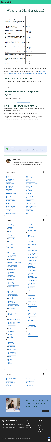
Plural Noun (30, 271)
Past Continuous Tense (33, 253)
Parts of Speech (9, 180)
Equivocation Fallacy (12, 313)
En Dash (10, 314)
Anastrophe (10, 241)
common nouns (18, 73)
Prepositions (9, 189)
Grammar (34, 2)
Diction (9, 299)
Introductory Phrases (30, 204)
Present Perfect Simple (11, 193)
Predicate (30, 291)
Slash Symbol (31, 320)
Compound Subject (12, 265)
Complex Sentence (12, 255)
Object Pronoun (31, 241)
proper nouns (12, 73)
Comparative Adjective (13, 260)
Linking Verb (30, 224)
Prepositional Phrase (32, 250)
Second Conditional (32, 316)
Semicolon (8, 176)
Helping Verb (11, 337)
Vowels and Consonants (33, 336)
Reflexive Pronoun (32, 299)
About (39, 423)
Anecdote (10, 227)
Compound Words (10, 183)
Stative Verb (30, 308)
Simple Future (9, 196)
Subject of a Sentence (32, 313)
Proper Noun (9, 203)
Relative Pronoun (31, 298)
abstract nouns (42, 73)
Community (40, 429)
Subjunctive (28, 180)
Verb (29, 333)
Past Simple (8, 197)
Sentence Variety (31, 314)
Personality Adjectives (30, 182)
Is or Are (28, 378)
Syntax (27, 213)
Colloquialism (11, 270)
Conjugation (11, 279)
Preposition (30, 276)
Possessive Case (31, 283)
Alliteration (10, 235)
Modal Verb (30, 227)
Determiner (10, 292)
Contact (39, 427)
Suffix (29, 317)
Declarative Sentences (11, 213)
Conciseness (11, 272)
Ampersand (10, 239)
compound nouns (27, 73)
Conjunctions (9, 192)
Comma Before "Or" (10, 382)
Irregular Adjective (12, 340)
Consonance (11, 273)
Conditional (10, 275)
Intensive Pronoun (12, 353)
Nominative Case (31, 233)
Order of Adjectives (32, 244)
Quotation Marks (31, 295)
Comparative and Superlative (14, 262)
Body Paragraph (11, 249)
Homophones (29, 211)
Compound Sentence (12, 266)
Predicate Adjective (32, 267)
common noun (23, 87)
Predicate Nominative (32, 269)
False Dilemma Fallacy (13, 317)
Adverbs (8, 184)
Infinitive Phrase (11, 357)
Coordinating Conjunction (13, 285)
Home (18, 6)
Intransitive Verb (11, 346)
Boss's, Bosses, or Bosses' (31, 376)
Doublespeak (11, 309)
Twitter (39, 431)
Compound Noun (12, 263)
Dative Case (10, 291)
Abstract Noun (11, 224)
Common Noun (29, 200)
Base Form (10, 247)
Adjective (10, 232)
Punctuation (30, 273)
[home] (6, 2)
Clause (9, 252)
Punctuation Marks (32, 274)
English (48, 2)
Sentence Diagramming (31, 206)
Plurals (22, 6)
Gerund (27, 189)
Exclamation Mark (29, 177)
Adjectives (8, 182)
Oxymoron (30, 240)
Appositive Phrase (12, 244)
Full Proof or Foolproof (11, 378)
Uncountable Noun (32, 329)
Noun (29, 235)
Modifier (29, 229)
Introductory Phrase (12, 347)
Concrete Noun (9, 202)
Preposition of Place (32, 277)
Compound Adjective (12, 253)
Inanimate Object (12, 355)
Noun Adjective (31, 236)
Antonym (10, 228)
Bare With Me (9, 376)
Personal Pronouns (30, 199)
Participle (30, 247)
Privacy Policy (24, 438)
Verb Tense (30, 334)
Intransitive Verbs (10, 187)
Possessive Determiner (33, 281)
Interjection (10, 359)
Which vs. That (9, 386)
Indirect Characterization (13, 350)
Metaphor (8, 209)
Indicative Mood (11, 363)
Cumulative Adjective (12, 287)
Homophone (11, 334)
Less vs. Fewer (29, 386)
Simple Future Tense (32, 306)
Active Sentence (11, 229)
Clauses (27, 197)
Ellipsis (27, 174)
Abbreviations (41, 2)
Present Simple (29, 193)
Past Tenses (28, 382)
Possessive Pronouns (10, 200)
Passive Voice (29, 190)
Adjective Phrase (11, 238)
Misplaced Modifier (32, 230)
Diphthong (10, 301)
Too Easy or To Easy (30, 381)
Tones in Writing (9, 211)
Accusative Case (11, 225)
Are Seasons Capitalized (31, 379)
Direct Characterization (13, 306)
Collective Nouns (29, 210)
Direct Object (11, 298)
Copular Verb (11, 268)
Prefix (29, 290)
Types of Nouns (31, 325)
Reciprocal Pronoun (32, 301)
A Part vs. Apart (9, 381)
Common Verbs (29, 186)
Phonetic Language (32, 270)
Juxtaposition (11, 366)
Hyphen (27, 176)
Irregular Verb (11, 342)
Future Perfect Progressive (14, 319)
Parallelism (30, 249)
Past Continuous (29, 196)
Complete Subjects (10, 207)
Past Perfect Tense (32, 254)
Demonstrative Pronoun (13, 304)
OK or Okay (8, 385)
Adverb (9, 231)
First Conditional (11, 325)
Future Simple (11, 320)
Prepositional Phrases (11, 204)
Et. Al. (7, 177)
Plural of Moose (29, 385)
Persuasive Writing (32, 263)
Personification (29, 209)
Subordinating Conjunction (32, 183)
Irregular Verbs (9, 186)
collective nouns (35, 73)
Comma (27, 179)
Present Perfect (29, 192)
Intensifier (10, 360)
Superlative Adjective (32, 318)
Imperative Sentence (12, 343)
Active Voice (9, 190)
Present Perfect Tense (32, 259)
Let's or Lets (28, 383)
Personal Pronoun (32, 260)
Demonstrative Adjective (13, 305)
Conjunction (11, 277)
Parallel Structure (31, 264)
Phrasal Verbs (29, 187)
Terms (29, 438)
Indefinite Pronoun (12, 349)
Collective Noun (11, 269)
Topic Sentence (31, 323)
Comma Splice (11, 282)
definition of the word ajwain (23, 102)
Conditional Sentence (13, 280)
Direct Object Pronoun (13, 297)
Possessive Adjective (32, 280)
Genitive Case (11, 331)
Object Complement (32, 242)
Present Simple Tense (32, 257)
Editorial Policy (41, 425)
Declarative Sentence (12, 294)
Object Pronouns (10, 199)
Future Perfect (11, 323)
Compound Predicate (12, 258)
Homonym (10, 336)
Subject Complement (32, 311)
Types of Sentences (32, 326)
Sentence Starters (30, 207)
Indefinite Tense (11, 356)
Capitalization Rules (10, 179)
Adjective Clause (11, 237)
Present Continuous (10, 194)
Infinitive (10, 362)
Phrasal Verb (30, 266)
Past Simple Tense (32, 251)
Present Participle (32, 288)
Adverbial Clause (29, 184)
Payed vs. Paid (9, 383)
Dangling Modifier (12, 302)
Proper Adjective (31, 286)
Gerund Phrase (11, 329)
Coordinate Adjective (12, 286)
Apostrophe (8, 174)
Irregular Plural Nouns (30, 203)
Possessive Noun (29, 202)
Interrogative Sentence (13, 352)
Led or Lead (8, 379)
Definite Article (11, 308)
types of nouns (42, 71)
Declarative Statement (11, 206)
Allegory (8, 210)
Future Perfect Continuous (14, 322)
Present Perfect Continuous (32, 194)
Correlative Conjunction (13, 283)
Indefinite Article (11, 345)
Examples (28, 2)
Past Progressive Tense (33, 256)
